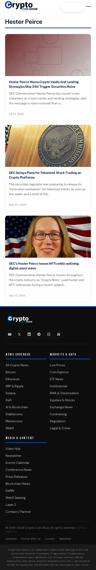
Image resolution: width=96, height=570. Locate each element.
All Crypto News (17, 365)
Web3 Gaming (16, 498)
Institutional (58, 386)
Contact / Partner (18, 512)
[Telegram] (39, 334)
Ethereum (13, 379)
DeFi (9, 400)
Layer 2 (11, 505)
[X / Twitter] (19, 334)
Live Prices (57, 365)
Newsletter (13, 456)
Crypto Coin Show (37, 528)
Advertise (11, 538)
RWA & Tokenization (64, 393)
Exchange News (61, 407)
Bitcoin (11, 372)
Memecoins (14, 421)
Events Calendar (18, 463)
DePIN (10, 491)
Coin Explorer (59, 372)
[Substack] (58, 334)
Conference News (19, 470)
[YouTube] (10, 334)
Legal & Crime (60, 428)
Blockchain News (18, 484)
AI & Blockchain (17, 407)
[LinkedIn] (29, 334)
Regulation (57, 421)
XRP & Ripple (15, 386)
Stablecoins (14, 414)
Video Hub (13, 449)
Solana (11, 393)
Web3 (10, 428)
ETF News (56, 379)
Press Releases (16, 477)
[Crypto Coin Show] (21, 8)
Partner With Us (30, 538)
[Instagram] (49, 334)
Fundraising (58, 414)
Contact (50, 538)
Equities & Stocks (62, 400)
